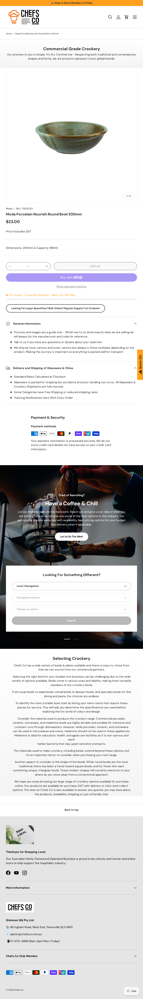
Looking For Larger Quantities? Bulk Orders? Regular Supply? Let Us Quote (55, 308)
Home (9, 34)
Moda (9, 208)
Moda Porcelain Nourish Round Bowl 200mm (37, 34)
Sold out (95, 266)
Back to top (72, 809)
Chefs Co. (19, 990)
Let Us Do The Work (71, 536)
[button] (127, 17)
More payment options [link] (72, 286)
